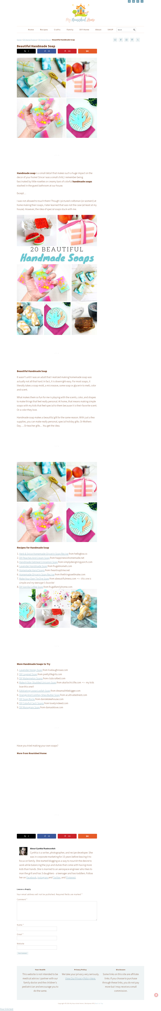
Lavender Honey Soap (30, 670)
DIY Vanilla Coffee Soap (31, 586)
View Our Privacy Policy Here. (80, 978)
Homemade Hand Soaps (32, 570)
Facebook (31, 877)
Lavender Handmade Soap (33, 566)
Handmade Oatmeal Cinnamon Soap (38, 562)
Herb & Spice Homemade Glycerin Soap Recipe (43, 553)
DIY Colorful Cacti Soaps (31, 703)
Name (20, 924)
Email (20, 934)
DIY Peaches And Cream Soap (34, 557)
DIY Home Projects (30, 40)
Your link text (6, 1009)
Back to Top (99, 1003)
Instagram (42, 877)
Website (20, 943)
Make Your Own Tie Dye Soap (34, 578)
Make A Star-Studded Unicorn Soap (37, 682)
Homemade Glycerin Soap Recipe (36, 574)
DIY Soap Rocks (27, 699)
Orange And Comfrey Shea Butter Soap (39, 695)
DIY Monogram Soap (29, 707)
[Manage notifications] (156, 995)
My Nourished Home (38, 12)
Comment (22, 899)
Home (19, 40)
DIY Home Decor (44, 40)
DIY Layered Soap (28, 674)
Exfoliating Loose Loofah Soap (34, 690)
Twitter (56, 877)
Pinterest (71, 877)
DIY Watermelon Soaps (31, 678)
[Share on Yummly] (87, 51)
